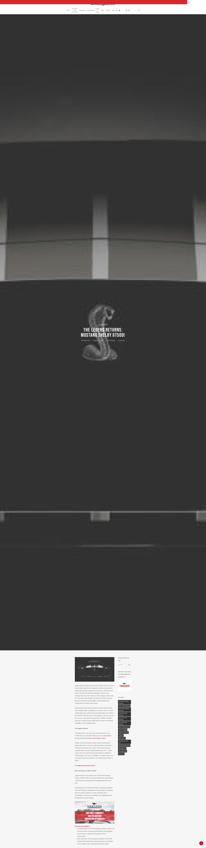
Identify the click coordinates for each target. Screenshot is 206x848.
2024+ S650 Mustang (124, 727)
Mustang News (103, 324)
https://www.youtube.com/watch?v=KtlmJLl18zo (85, 765)
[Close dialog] (202, 812)
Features (121, 735)
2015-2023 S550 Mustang (123, 723)
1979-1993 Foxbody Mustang (124, 709)
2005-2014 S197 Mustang (123, 718)
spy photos (107, 735)
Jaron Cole (87, 340)
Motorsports (122, 738)
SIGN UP (157, 840)
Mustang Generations (124, 745)
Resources (121, 754)
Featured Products (123, 732)
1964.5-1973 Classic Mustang (124, 702)
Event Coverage (123, 729)
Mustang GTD (122, 748)
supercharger (96, 738)
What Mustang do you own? (153, 831)
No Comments (111, 340)
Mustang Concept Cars (123, 741)
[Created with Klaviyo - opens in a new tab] (173, 845)
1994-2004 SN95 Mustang (123, 714)
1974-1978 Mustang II (124, 706)
